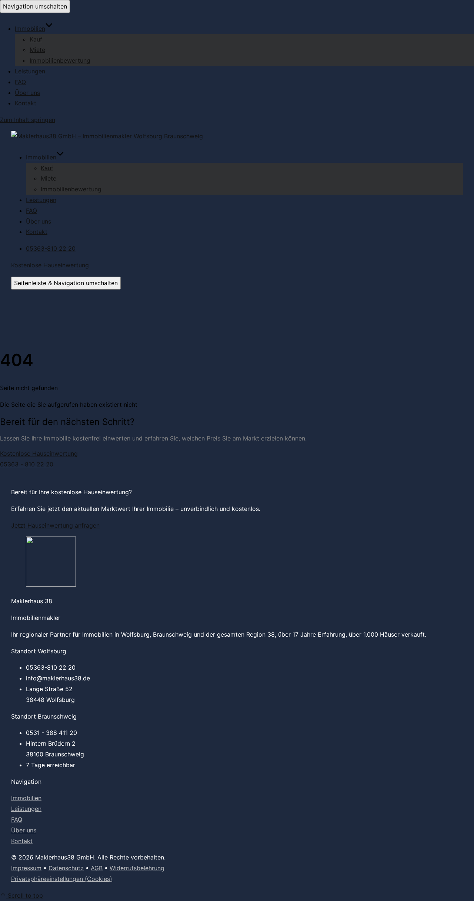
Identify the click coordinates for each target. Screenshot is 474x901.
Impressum (26, 868)
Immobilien (30, 28)
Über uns (27, 92)
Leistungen (30, 71)
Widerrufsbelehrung (137, 868)
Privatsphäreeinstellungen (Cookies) (61, 878)
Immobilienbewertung (60, 60)
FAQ (20, 82)
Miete (37, 49)
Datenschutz (66, 868)
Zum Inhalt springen (27, 119)
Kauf (36, 39)
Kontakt (25, 103)
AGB (97, 868)
